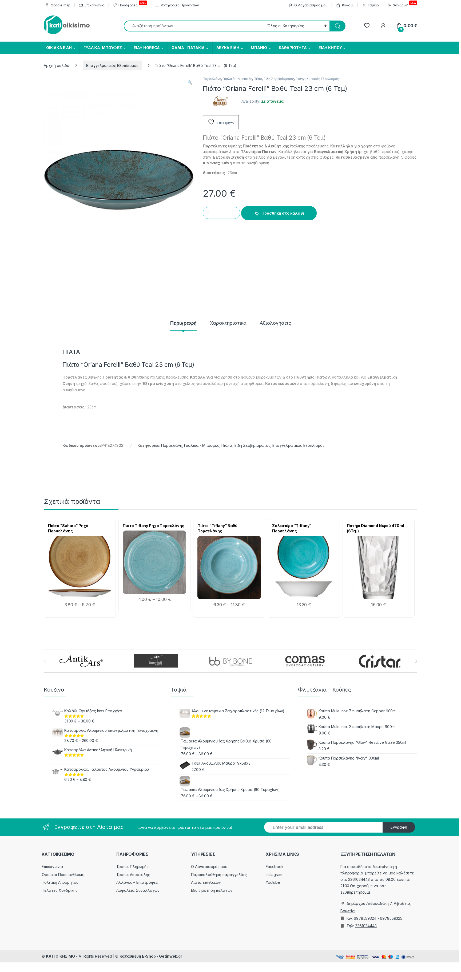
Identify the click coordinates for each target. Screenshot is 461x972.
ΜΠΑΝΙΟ (259, 47)
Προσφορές (132, 4)
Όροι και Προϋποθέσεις (63, 874)
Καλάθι (347, 5)
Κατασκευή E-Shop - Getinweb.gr (151, 956)
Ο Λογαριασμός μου (311, 5)
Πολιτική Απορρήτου (60, 882)
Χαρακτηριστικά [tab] (228, 323)
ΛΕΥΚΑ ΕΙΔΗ (227, 47)
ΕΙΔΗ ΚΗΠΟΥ (330, 47)
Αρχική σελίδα (57, 65)
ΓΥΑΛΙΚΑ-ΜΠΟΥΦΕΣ (103, 47)
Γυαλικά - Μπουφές (237, 79)
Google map (60, 5)
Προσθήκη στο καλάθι (282, 213)
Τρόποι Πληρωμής (132, 866)
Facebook (275, 866)
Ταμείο (373, 5)
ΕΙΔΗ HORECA (147, 47)
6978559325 (391, 918)
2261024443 (359, 879)
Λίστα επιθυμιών (206, 882)
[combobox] (194, 26)
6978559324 (365, 918)
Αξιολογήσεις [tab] (275, 323)
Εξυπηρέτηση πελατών (211, 890)
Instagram (274, 874)
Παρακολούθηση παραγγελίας (219, 874)
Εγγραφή (399, 827)
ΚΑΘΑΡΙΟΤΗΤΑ (293, 47)
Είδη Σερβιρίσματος (279, 79)
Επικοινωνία (94, 5)
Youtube (273, 882)
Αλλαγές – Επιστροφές (137, 882)
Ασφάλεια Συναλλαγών (138, 890)
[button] (190, 82)
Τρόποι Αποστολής (133, 874)
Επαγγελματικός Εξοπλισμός (112, 65)
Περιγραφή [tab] (183, 323)
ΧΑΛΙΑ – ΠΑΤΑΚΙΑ (188, 47)
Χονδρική (404, 4)
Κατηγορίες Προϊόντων (180, 5)
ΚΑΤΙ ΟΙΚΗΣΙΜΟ (60, 956)
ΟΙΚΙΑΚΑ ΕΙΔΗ (58, 47)
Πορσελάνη (212, 79)
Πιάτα (258, 79)
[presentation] (416, 661)
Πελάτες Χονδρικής (60, 890)
